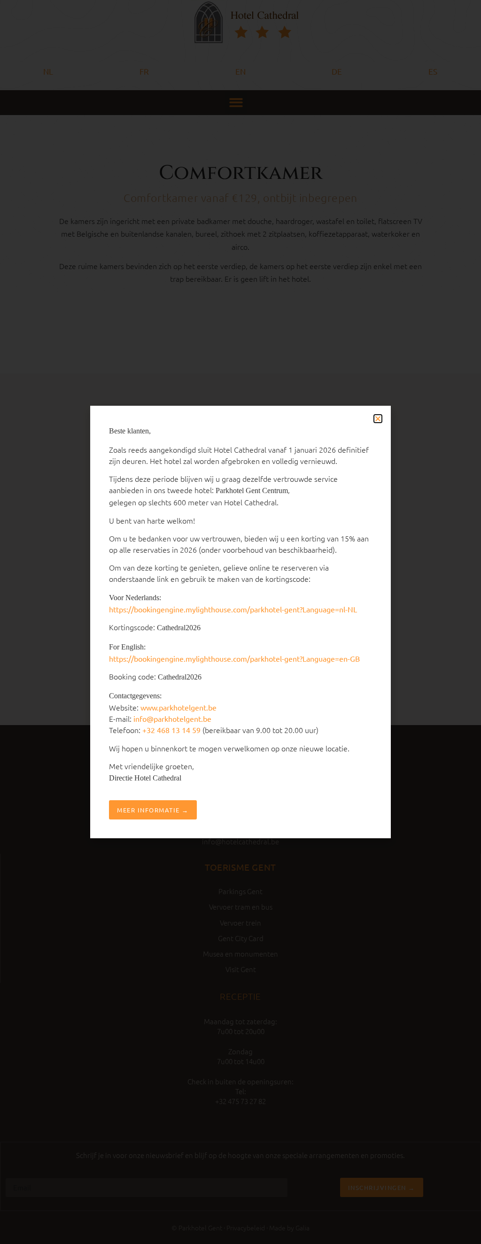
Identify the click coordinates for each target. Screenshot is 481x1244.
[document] (240, 622)
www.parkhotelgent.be (178, 707)
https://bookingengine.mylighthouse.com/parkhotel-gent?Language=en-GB (234, 658)
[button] (377, 418)
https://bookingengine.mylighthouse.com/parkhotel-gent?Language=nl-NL (233, 609)
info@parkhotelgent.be (172, 718)
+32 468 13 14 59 (171, 729)
